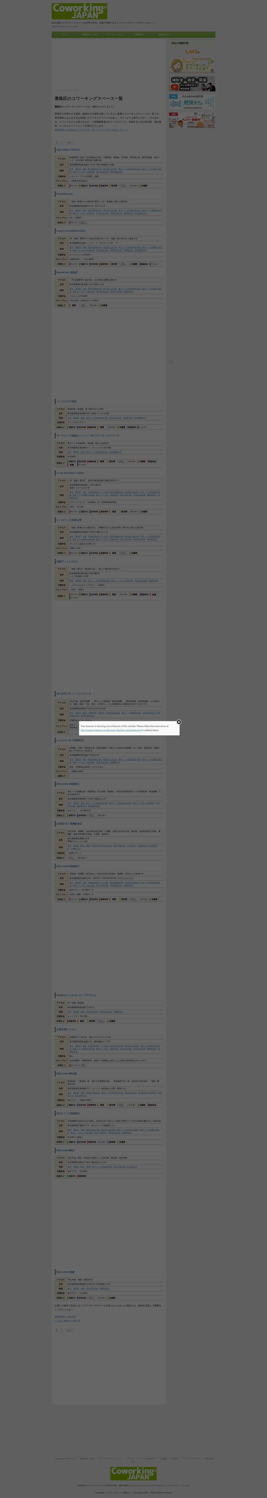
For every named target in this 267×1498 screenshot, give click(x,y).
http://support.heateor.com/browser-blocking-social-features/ (111, 730)
